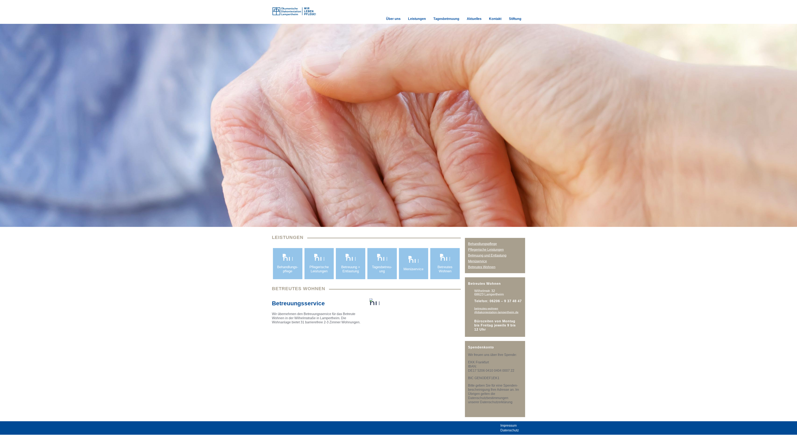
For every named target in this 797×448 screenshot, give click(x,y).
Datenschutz (509, 430)
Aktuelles (474, 19)
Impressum (508, 425)
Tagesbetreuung (446, 19)
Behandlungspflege (482, 244)
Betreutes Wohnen (481, 267)
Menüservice (477, 261)
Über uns (393, 19)
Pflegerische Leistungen (486, 249)
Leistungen (417, 19)
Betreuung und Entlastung (487, 255)
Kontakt (495, 19)
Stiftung (515, 19)
